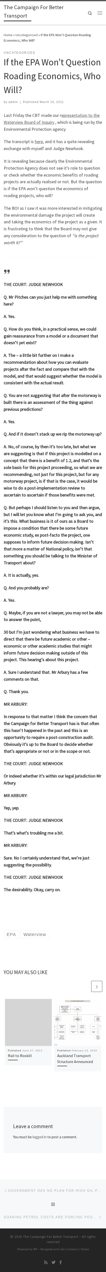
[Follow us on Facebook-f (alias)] (60, 1262)
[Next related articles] (96, 986)
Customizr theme (77, 1249)
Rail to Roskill (20, 1055)
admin (13, 102)
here (39, 141)
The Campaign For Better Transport (50, 1237)
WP (35, 1249)
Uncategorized (27, 35)
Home (8, 35)
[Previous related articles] (84, 986)
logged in (40, 1137)
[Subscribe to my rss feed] (46, 1262)
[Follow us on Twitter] (53, 1262)
